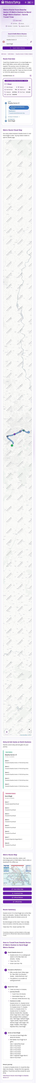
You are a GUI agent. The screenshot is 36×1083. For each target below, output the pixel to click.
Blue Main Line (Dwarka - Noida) (18, 107)
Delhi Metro (11, 54)
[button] (11, 445)
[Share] (30, 75)
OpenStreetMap (24, 735)
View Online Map (18, 889)
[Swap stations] (31, 42)
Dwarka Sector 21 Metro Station (24, 54)
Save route (18, 20)
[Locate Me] (6, 732)
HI (32, 2)
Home (4, 54)
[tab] (17, 87)
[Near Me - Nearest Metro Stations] (25, 2)
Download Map (18, 893)
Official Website (18, 897)
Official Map (18, 902)
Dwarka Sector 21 (14, 103)
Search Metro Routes (19, 48)
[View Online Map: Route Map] (17, 875)
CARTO (29, 735)
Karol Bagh (11, 121)
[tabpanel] (17, 112)
